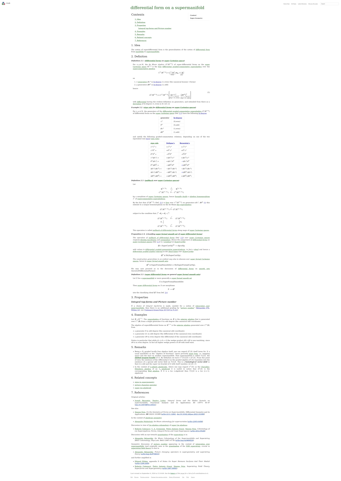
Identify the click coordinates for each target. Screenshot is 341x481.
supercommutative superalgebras (151, 199)
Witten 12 (135, 310)
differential (141, 102)
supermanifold (148, 278)
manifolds (140, 52)
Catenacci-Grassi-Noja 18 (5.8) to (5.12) (161, 310)
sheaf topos (173, 251)
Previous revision (144, 477)
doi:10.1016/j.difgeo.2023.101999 (190, 414)
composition (165, 240)
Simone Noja (140, 412)
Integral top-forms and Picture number (154, 28)
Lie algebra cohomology (159, 425)
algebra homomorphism (200, 196)
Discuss (136, 477)
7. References (140, 40)
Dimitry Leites (158, 400)
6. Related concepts (143, 37)
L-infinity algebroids (158, 367)
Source (193, 477)
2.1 (180, 113)
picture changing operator (146, 385)
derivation (137, 104)
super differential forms (191, 234)
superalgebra (153, 319)
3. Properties (140, 25)
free (160, 67)
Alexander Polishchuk (144, 421)
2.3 (182, 238)
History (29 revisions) (174, 477)
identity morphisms (148, 240)
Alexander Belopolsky (144, 438)
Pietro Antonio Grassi (175, 429)
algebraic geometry (153, 418)
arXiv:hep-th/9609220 (184, 440)
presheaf (167, 242)
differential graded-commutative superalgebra (182, 67)
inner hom (193, 354)
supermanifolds (152, 52)
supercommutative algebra (144, 69)
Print (187, 477)
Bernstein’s (185, 143)
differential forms (153, 61)
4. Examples (140, 31)
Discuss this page (313, 3)
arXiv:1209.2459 (142, 463)
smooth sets (204, 269)
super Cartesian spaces (185, 107)
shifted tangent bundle (145, 358)
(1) (205, 203)
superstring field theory (141, 448)
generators (142, 82)
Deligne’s (170, 143)
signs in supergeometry (144, 382)
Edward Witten (141, 461)
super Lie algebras (179, 425)
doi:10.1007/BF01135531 (145, 405)
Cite (183, 477)
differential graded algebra (144, 251)
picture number (187, 308)
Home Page (286, 3)
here (148, 139)
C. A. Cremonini (158, 429)
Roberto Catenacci (142, 429)
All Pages (293, 3)
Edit (132, 477)
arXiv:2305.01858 (195, 421)
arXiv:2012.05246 (198, 431)
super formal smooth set (167, 234)
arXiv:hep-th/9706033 (150, 454)
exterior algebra (187, 319)
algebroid (166, 369)
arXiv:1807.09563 (170, 468)
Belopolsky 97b (202, 308)
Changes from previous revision (159, 477)
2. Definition (140, 22)
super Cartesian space (174, 61)
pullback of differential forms (165, 230)
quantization (163, 435)
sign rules (155, 139)
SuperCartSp (179, 242)
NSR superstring (193, 446)
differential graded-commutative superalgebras (165, 249)
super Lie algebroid (143, 388)
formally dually (181, 196)
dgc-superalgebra (184, 205)
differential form (203, 50)
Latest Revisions (302, 3)
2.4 (166, 292)
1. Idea (138, 19)
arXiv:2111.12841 (169, 414)
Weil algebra (153, 371)
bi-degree (157, 82)
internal (159, 251)
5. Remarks (139, 34)
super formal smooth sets (157, 261)
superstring (178, 435)
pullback (149, 180)
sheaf (196, 249)
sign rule (148, 107)
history (172, 473)
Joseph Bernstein (142, 400)
